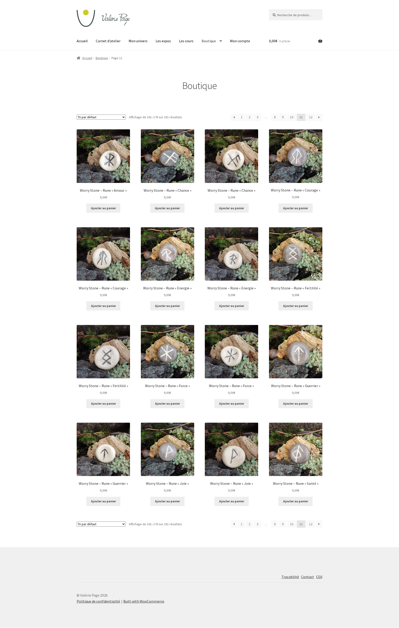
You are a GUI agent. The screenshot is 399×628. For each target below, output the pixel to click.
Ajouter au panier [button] (103, 208)
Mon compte (240, 41)
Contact (307, 576)
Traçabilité (290, 576)
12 (310, 117)
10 (291, 117)
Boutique (209, 41)
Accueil (82, 41)
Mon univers (138, 41)
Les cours (186, 41)
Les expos (163, 41)
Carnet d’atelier (108, 41)
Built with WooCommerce (143, 601)
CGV (319, 576)
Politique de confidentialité (98, 601)
